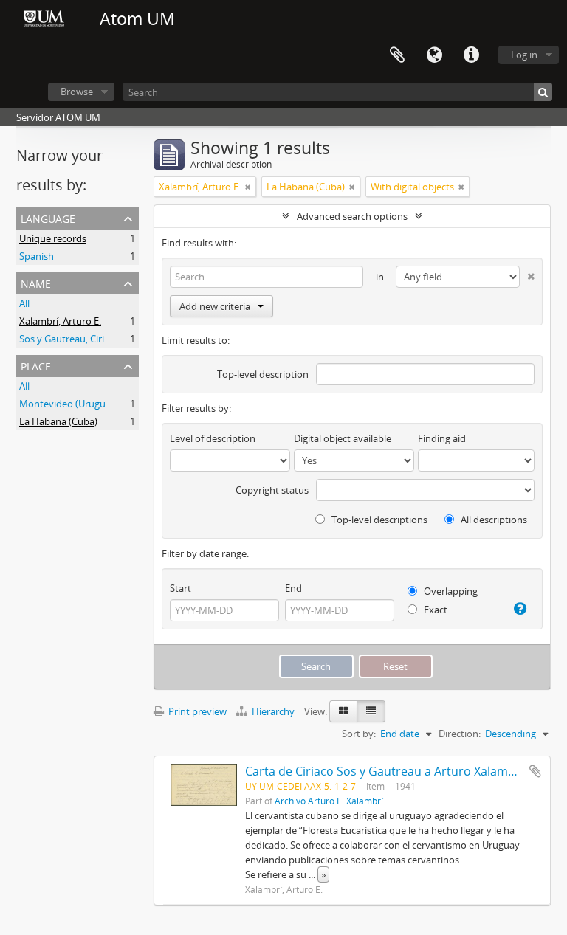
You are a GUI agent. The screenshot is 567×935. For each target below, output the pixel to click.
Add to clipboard (535, 771)
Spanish (36, 256)
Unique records (52, 238)
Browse (77, 91)
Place (36, 365)
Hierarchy (273, 711)
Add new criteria (214, 306)
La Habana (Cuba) (58, 421)
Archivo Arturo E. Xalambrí (329, 801)
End (293, 588)
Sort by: (359, 733)
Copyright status (272, 490)
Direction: (460, 733)
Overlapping (450, 591)
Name (36, 282)
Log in (524, 54)
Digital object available (342, 438)
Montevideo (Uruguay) (69, 403)
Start (180, 588)
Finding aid (442, 438)
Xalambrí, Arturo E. (60, 321)
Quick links (471, 55)
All (24, 303)
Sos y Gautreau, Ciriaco (69, 338)
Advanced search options (352, 216)
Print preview (196, 711)
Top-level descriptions (378, 519)
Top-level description (263, 374)
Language (434, 55)
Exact (434, 609)
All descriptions (492, 519)
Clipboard (397, 55)
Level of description (212, 438)
